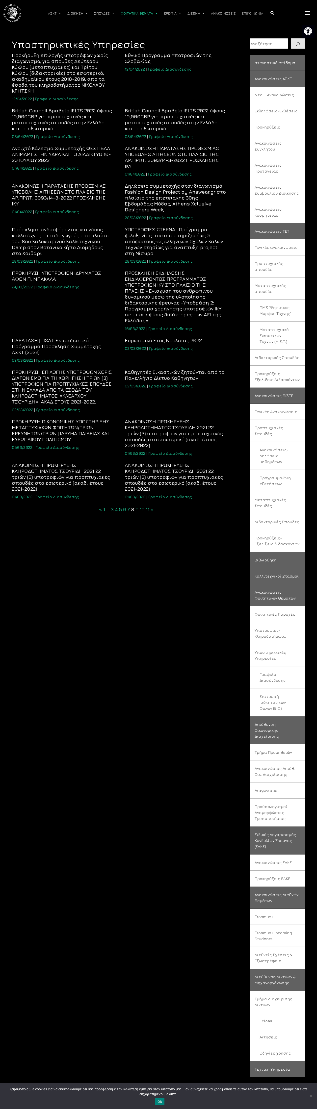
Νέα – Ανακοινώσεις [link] (274, 95)
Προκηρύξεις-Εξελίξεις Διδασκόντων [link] (277, 376)
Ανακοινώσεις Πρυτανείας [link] (268, 168)
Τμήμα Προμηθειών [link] (273, 752)
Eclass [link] (266, 1021)
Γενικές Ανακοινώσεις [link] (276, 411)
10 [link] (142, 509)
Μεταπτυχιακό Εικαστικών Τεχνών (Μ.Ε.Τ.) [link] (274, 335)
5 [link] (120, 509)
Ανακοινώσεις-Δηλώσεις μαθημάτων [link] (274, 456)
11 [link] (147, 509)
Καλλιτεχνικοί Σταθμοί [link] (277, 576)
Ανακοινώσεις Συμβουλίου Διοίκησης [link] (277, 190)
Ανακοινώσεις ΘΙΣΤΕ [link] (274, 395)
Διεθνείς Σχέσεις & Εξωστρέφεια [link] (273, 958)
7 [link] (128, 509)
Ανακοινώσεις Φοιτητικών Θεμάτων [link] (275, 595)
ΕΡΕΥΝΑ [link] (170, 13)
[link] (308, 31)
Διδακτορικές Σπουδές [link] (277, 357)
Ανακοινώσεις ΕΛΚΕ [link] (273, 862)
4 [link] (116, 509)
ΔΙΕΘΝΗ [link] (193, 13)
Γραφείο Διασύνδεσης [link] (57, 99)
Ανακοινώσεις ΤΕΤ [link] (272, 231)
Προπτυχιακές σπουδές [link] (269, 266)
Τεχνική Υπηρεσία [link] (272, 1069)
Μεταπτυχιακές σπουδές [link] (270, 288)
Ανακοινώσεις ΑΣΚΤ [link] (273, 78)
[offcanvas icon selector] (307, 13)
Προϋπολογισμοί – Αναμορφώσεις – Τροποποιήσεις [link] (273, 812)
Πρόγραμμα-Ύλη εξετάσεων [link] (275, 481)
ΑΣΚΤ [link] (52, 13)
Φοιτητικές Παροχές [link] (275, 614)
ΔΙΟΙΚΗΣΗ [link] (75, 13)
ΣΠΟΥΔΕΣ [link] (102, 13)
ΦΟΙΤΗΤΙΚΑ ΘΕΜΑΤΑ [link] (137, 13)
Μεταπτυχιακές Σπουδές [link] (270, 503)
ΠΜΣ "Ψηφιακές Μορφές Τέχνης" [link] (275, 310)
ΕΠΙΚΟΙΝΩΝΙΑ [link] (252, 13)
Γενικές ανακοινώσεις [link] (276, 247)
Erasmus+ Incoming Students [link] (273, 936)
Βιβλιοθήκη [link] (265, 560)
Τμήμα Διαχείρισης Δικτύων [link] (273, 1002)
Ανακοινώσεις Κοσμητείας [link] (268, 212)
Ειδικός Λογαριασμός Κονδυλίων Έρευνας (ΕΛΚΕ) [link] (275, 840)
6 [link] (124, 509)
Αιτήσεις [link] (268, 1037)
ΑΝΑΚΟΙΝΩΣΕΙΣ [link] (223, 13)
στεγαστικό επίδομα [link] (275, 62)
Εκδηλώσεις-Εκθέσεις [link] (276, 111)
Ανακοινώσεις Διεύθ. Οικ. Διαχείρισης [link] (275, 771)
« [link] (100, 509)
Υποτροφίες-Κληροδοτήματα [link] (270, 633)
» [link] (152, 509)
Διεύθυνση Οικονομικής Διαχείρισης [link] (267, 730)
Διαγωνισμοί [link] (267, 790)
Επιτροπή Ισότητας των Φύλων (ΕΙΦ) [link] (273, 702)
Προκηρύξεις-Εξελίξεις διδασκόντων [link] (277, 541)
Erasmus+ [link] (264, 916)
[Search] (298, 43)
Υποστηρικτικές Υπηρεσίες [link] (270, 655)
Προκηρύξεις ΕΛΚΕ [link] (272, 878)
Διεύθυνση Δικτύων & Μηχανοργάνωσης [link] (275, 980)
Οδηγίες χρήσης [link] (275, 1053)
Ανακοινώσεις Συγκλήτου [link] (268, 146)
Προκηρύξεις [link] (267, 127)
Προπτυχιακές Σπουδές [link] (269, 431)
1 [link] (104, 509)
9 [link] (136, 509)
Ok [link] (160, 1102)
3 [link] (112, 509)
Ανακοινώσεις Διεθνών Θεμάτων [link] (276, 897)
